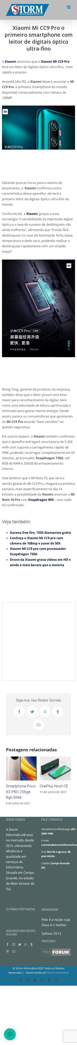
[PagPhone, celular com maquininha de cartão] (55, 768)
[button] (10, 1034)
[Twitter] (19, 944)
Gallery (26, 768)
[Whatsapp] (25, 944)
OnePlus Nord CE (17, 768)
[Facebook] (7, 944)
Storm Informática (58, 972)
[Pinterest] (7, 951)
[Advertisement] (38, 165)
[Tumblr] (31, 944)
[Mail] (13, 951)
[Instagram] (13, 944)
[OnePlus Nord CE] (21, 768)
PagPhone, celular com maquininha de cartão (51, 768)
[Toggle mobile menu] (69, 7)
